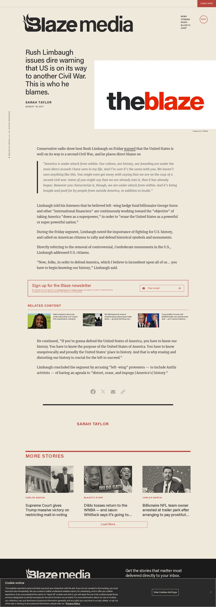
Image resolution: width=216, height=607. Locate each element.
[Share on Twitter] (103, 391)
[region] (108, 592)
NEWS (184, 17)
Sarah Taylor (38, 102)
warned (130, 149)
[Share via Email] (113, 391)
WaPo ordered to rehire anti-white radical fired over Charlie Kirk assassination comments (65, 317)
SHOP (184, 28)
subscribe (207, 4)
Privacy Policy (62, 290)
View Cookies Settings (165, 592)
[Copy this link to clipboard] (123, 391)
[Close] (210, 592)
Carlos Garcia (35, 498)
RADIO (184, 22)
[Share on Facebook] (93, 391)
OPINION (185, 20)
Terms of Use (77, 290)
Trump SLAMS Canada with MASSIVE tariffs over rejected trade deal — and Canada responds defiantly (175, 317)
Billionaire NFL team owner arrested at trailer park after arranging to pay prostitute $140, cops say (165, 511)
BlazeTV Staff (93, 498)
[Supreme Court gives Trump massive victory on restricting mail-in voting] (49, 479)
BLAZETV (186, 25)
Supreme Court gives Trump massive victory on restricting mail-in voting (47, 510)
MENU (203, 19)
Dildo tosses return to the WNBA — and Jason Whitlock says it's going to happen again (106, 511)
